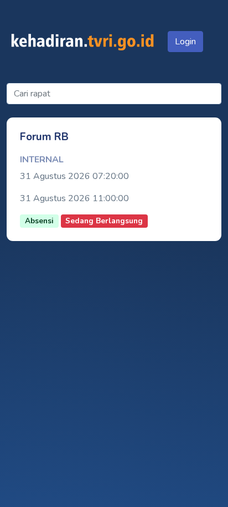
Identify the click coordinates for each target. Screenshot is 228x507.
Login (185, 41)
